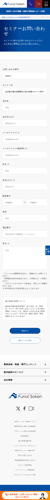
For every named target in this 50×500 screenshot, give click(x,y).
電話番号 (7, 227)
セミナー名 (8, 85)
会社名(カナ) (8, 117)
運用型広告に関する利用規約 (25, 426)
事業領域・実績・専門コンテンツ (20, 364)
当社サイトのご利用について (25, 421)
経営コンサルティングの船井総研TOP (16, 17)
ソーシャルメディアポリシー (25, 446)
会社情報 (8, 380)
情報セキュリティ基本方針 (25, 450)
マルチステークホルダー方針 (25, 475)
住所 (5, 212)
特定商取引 (25, 436)
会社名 (6, 101)
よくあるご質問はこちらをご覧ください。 (22, 44)
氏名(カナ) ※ (9, 180)
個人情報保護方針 (25, 441)
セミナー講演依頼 (25, 465)
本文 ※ (6, 243)
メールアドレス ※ (11, 132)
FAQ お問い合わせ (25, 455)
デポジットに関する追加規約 (25, 431)
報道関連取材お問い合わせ (25, 460)
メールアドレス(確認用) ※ (15, 148)
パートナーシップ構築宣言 (25, 470)
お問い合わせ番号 (11, 69)
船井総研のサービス (13, 372)
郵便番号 (7, 196)
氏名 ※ (6, 164)
